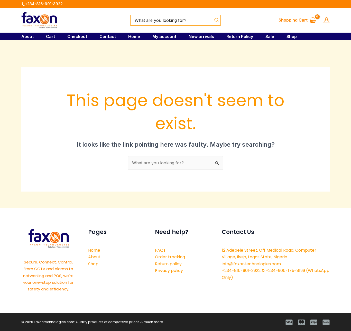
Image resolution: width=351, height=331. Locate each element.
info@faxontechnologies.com (251, 264)
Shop (292, 36)
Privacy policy (169, 270)
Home (134, 36)
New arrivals (201, 36)
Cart (50, 36)
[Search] (216, 20)
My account (164, 36)
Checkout (77, 36)
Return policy (168, 264)
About (27, 36)
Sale (269, 36)
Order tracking (170, 257)
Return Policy (239, 36)
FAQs (160, 250)
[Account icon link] (326, 20)
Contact (107, 36)
